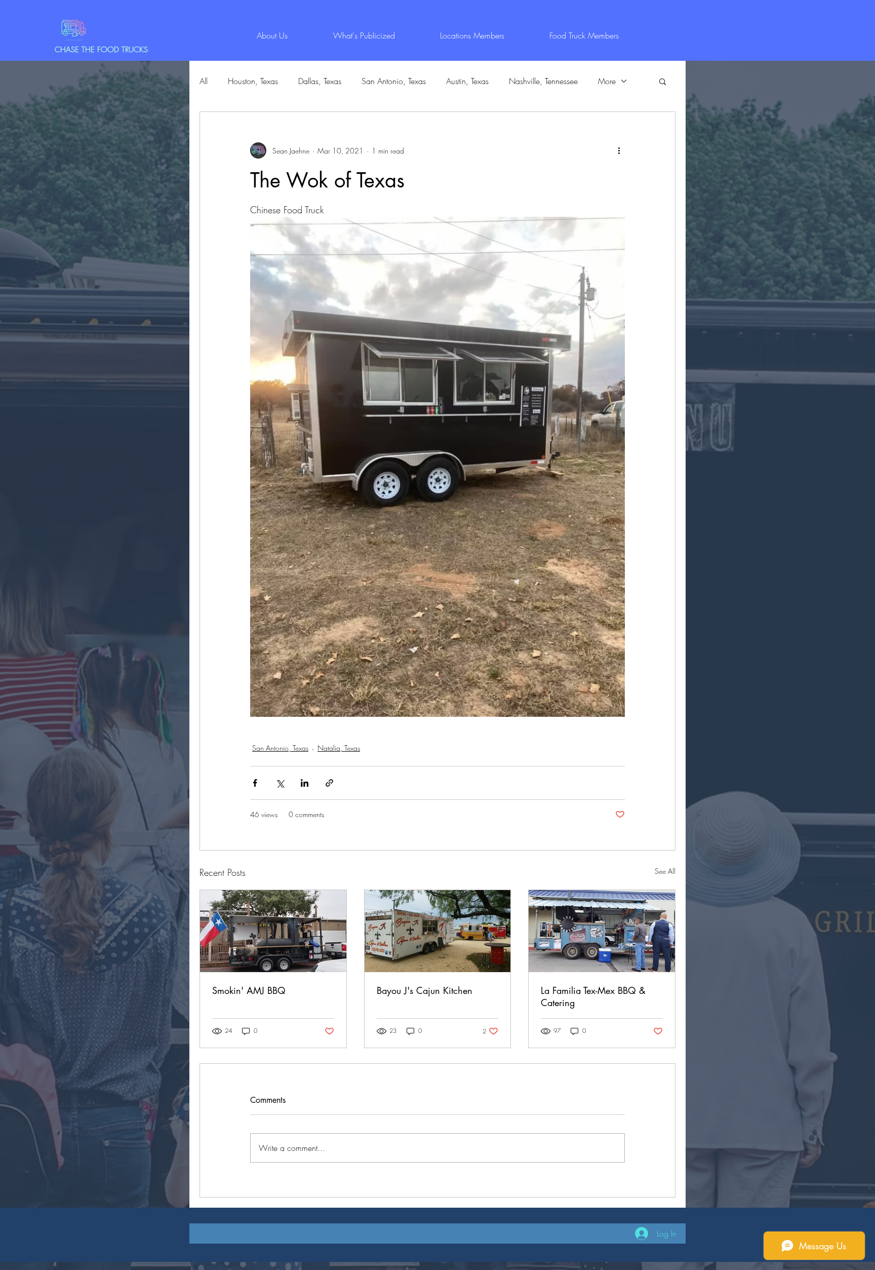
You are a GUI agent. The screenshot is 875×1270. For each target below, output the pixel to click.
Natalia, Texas (338, 748)
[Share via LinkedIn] (304, 783)
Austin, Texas (467, 81)
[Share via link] (329, 783)
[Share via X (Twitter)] (280, 783)
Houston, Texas (253, 81)
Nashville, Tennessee (543, 81)
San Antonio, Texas (394, 81)
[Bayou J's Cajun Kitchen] (438, 931)
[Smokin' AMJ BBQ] (273, 931)
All (204, 81)
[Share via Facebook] (255, 783)
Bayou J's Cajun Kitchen (424, 990)
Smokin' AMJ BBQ (249, 990)
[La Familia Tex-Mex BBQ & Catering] (602, 931)
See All (665, 871)
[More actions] (619, 150)
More (607, 81)
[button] (662, 81)
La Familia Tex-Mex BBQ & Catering (593, 996)
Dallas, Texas (319, 81)
